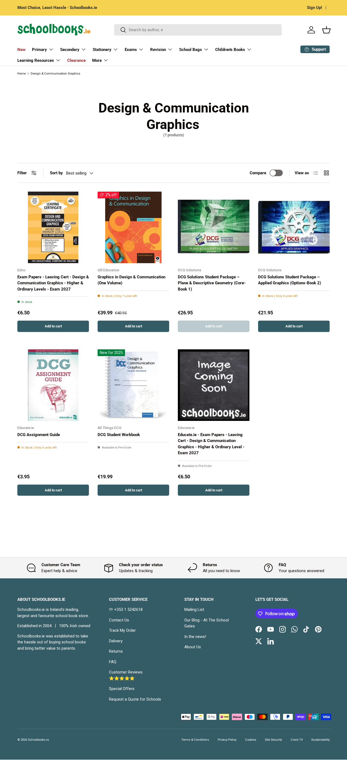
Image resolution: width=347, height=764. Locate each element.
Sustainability (320, 740)
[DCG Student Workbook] (133, 385)
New (21, 49)
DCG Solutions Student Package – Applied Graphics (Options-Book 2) (289, 280)
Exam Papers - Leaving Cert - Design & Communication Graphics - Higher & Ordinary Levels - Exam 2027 (53, 283)
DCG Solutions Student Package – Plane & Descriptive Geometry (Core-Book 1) (212, 283)
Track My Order (122, 630)
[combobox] (198, 30)
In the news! (195, 636)
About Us (192, 646)
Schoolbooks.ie (38, 740)
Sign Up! (314, 7)
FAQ (112, 661)
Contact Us (119, 620)
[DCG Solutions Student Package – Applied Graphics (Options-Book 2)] (294, 227)
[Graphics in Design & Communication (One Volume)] (133, 227)
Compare (258, 172)
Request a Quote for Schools (135, 699)
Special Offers (121, 688)
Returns (116, 651)
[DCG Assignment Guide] (53, 385)
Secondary (69, 49)
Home (21, 73)
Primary (39, 49)
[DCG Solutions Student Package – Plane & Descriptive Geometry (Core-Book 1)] (213, 227)
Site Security (273, 740)
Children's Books (230, 49)
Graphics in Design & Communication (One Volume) (131, 280)
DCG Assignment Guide (38, 434)
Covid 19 (297, 740)
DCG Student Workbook (119, 434)
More (97, 60)
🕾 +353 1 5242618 (126, 609)
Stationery (102, 49)
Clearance (76, 60)
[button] (326, 30)
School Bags (190, 49)
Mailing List (194, 609)
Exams (131, 49)
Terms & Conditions (195, 740)
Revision (158, 49)
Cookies (250, 740)
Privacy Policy (227, 740)
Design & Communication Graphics (55, 73)
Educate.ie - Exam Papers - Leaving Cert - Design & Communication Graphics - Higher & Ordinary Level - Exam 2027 (211, 444)
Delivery (116, 641)
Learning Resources (35, 60)
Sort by (56, 172)
